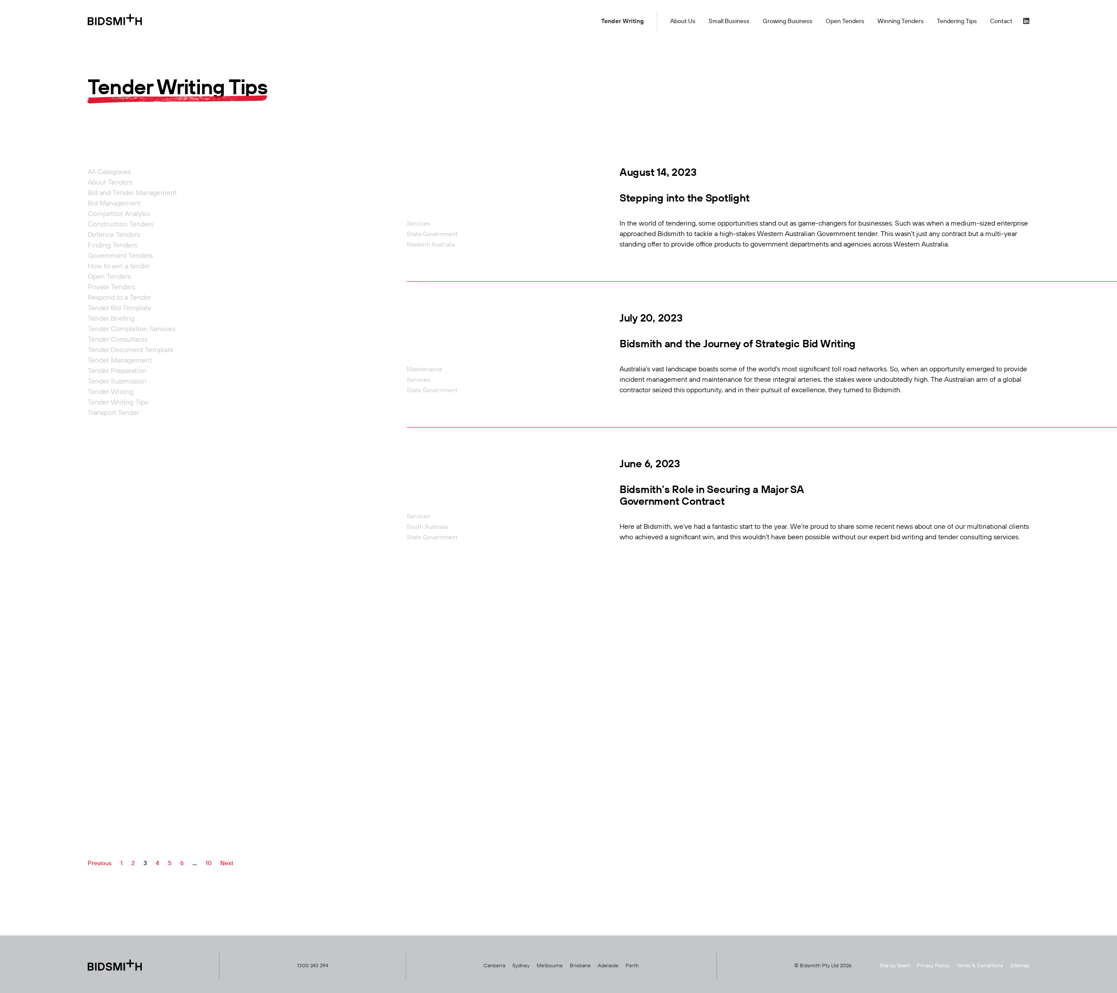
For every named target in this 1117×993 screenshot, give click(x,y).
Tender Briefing (111, 318)
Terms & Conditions (979, 966)
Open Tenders (845, 21)
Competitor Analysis (119, 214)
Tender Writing (622, 21)
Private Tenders (111, 287)
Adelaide (608, 966)
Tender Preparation (117, 371)
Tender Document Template (131, 350)
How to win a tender (119, 266)
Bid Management (114, 203)
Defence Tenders (114, 235)
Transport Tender (113, 413)
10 (209, 863)
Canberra (494, 966)
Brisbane (580, 966)
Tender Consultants (117, 339)
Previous (100, 863)
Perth (632, 966)
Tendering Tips (957, 21)
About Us (683, 21)
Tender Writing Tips (118, 402)
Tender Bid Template (119, 308)
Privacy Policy (933, 966)
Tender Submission (117, 381)
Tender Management (120, 360)
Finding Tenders (112, 245)
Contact (1001, 21)
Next (226, 863)
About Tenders (110, 182)
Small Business (729, 21)
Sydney (521, 966)
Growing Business (787, 21)
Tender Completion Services (131, 329)
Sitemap (1019, 966)
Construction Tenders (121, 224)
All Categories (109, 172)
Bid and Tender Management (132, 193)
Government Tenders (120, 256)
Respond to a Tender (119, 297)
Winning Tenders (900, 21)
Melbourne (550, 966)
